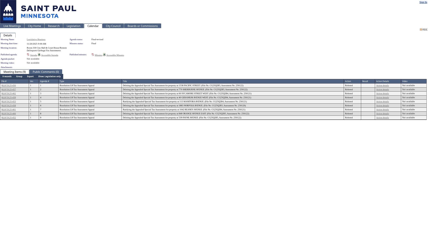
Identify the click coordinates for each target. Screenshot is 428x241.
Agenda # (44, 81)
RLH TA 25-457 (9, 89)
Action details (382, 85)
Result (365, 81)
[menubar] (31, 76)
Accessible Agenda (49, 55)
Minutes (98, 55)
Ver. (31, 81)
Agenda (33, 55)
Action (348, 81)
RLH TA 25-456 (9, 85)
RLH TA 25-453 (9, 101)
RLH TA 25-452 (9, 117)
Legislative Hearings (36, 39)
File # (4, 81)
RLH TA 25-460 (9, 113)
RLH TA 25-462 (9, 93)
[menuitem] (7, 76)
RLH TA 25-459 (9, 97)
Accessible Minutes (115, 55)
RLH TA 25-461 (9, 109)
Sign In (423, 2)
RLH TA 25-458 (9, 105)
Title (125, 81)
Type (62, 81)
